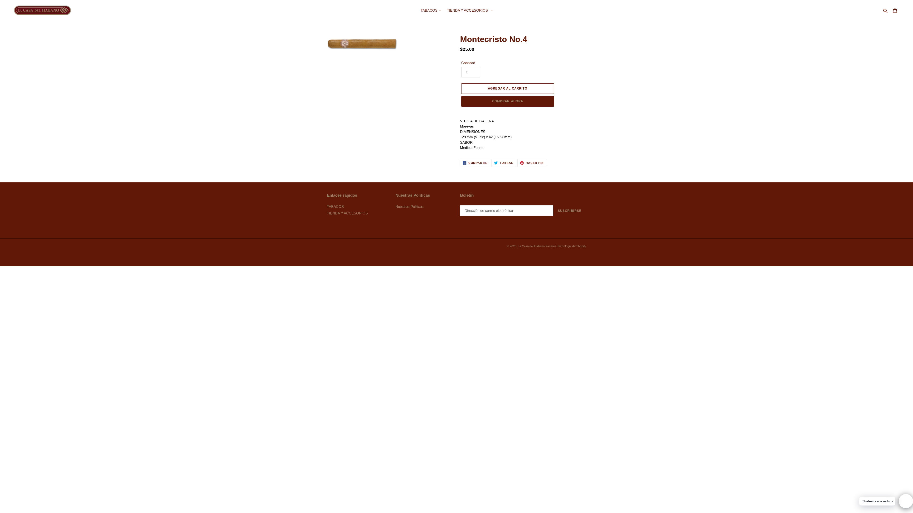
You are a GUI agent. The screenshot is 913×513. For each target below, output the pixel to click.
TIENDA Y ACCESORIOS (347, 213)
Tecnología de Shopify (571, 246)
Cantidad (468, 63)
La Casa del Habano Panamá (537, 246)
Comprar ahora (507, 101)
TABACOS (335, 206)
